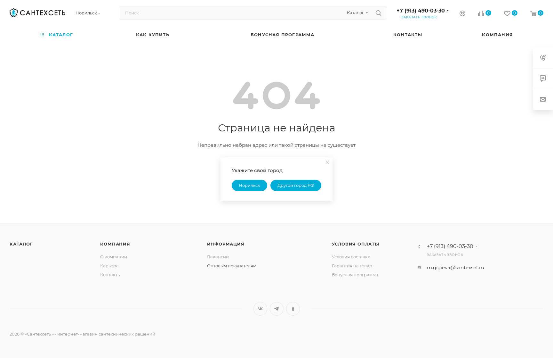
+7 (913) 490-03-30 (421, 11)
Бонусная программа (355, 274)
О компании (113, 256)
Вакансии (218, 256)
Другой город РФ (295, 185)
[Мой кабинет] (462, 14)
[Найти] (378, 13)
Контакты (110, 274)
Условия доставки (351, 256)
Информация (225, 243)
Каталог (21, 243)
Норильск (249, 185)
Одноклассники (293, 309)
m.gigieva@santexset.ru (455, 267)
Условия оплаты (355, 243)
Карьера (109, 265)
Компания (115, 243)
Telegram (277, 309)
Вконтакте (260, 309)
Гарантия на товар (352, 265)
